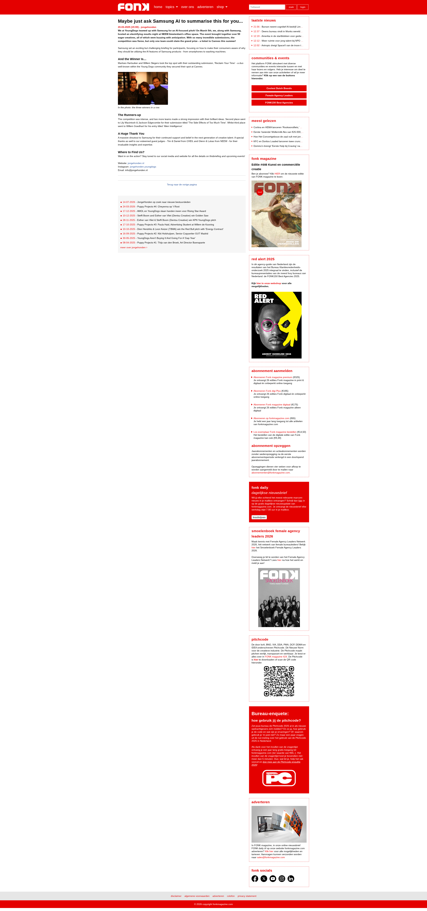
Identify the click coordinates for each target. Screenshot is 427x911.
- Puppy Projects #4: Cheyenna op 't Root (151, 206)
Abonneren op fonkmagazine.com (271, 418)
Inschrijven (259, 517)
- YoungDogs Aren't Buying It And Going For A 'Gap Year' (159, 238)
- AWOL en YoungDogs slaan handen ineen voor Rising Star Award (164, 211)
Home (158, 7)
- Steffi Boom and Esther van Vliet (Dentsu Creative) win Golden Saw (165, 215)
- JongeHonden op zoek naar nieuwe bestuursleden (156, 202)
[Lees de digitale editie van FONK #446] (279, 214)
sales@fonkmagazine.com (271, 857)
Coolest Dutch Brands (279, 88)
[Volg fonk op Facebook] (255, 879)
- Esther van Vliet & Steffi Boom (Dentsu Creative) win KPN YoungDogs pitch (169, 220)
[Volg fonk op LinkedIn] (291, 879)
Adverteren (205, 7)
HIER (277, 173)
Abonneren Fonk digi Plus (267, 391)
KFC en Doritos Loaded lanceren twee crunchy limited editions (286, 141)
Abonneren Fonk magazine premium (273, 377)
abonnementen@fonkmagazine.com (271, 472)
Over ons (187, 7)
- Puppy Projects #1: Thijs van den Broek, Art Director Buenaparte (164, 242)
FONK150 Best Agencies (279, 102)
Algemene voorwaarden (196, 896)
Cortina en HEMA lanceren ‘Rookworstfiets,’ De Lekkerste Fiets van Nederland (295, 127)
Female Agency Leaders (279, 95)
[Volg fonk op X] (264, 879)
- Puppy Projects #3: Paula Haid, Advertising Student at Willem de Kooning (168, 224)
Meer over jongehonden (133, 247)
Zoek (291, 7)
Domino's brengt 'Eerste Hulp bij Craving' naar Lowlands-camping (288, 146)
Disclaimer (176, 896)
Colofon (231, 896)
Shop (220, 7)
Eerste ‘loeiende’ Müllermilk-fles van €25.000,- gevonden (283, 132)
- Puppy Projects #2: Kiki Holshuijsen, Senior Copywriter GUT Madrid (165, 233)
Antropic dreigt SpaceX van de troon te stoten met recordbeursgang (297, 45)
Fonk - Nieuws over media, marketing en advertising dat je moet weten (134, 7)
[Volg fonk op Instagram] (282, 879)
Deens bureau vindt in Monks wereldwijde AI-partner (289, 31)
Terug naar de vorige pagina (182, 184)
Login (302, 7)
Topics (170, 7)
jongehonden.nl (136, 163)
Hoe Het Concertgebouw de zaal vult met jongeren (280, 136)
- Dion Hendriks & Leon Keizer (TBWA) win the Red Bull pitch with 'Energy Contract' (173, 229)
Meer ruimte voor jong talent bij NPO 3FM (284, 40)
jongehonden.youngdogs (143, 166)
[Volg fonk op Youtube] (273, 879)
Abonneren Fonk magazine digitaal (272, 404)
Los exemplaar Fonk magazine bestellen (275, 432)
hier (300, 500)
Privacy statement (247, 896)
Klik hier (269, 851)
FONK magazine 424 (276, 656)
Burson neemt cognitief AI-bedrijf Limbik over (285, 26)
